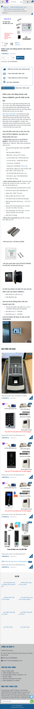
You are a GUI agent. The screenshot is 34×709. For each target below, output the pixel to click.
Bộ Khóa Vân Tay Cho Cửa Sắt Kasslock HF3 (13, 554)
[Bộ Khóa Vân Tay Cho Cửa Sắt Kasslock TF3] (17, 417)
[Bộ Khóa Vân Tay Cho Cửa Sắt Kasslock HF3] (17, 536)
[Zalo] (31, 696)
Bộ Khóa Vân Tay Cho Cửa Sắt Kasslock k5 (13, 474)
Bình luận (26, 88)
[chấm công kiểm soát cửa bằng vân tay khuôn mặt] (8, 588)
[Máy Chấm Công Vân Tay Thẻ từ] (8, 617)
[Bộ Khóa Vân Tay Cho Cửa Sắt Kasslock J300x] (17, 497)
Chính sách (18, 88)
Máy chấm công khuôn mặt (10, 114)
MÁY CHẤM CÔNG (8, 671)
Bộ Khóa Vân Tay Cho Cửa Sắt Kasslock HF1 (13, 564)
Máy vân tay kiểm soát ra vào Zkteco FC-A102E (14, 395)
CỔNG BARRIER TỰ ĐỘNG (10, 680)
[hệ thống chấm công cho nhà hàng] (8, 603)
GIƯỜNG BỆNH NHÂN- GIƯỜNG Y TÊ (14, 675)
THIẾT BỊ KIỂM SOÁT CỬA (10, 673)
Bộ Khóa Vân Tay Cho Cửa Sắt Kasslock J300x (14, 514)
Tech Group (20, 707)
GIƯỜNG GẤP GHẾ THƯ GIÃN (11, 678)
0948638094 (13, 658)
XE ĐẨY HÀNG (7, 676)
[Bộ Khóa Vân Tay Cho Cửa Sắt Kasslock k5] (17, 457)
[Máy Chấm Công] (8, 632)
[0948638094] (31, 701)
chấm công (24, 166)
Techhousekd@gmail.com (14, 660)
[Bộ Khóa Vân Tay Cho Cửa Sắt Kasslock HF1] (17, 562)
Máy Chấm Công (8, 640)
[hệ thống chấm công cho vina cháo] (25, 588)
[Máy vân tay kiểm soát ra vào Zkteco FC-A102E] (17, 373)
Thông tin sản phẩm (7, 88)
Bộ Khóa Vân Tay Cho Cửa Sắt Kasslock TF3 (13, 435)
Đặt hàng (21, 57)
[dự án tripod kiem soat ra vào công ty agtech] (25, 603)
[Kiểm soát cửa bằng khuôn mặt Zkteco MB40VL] (17, 29)
